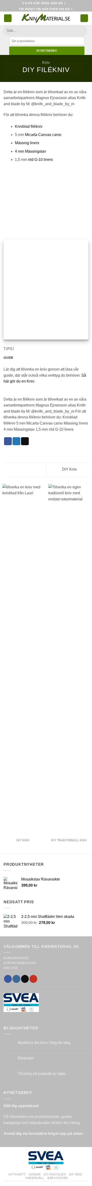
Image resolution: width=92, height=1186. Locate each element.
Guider (35, 1174)
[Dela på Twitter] (16, 441)
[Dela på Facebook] (8, 441)
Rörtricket (26, 1058)
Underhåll (34, 1178)
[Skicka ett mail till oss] (25, 979)
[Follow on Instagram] (16, 979)
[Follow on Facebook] (8, 979)
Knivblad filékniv (28, 126)
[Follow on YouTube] (33, 979)
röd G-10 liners (40, 160)
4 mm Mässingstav (30, 151)
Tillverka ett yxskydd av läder (42, 1074)
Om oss (11, 968)
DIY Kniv (70, 469)
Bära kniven (57, 1178)
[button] (8, 18)
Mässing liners (27, 143)
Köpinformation (20, 963)
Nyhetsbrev (47, 50)
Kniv (46, 63)
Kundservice (16, 958)
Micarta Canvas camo (43, 135)
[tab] (8, 358)
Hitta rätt (16, 1174)
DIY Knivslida (55, 1174)
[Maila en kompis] (25, 441)
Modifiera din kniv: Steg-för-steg (44, 1043)
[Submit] (81, 30)
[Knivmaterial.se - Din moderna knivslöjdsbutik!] (46, 18)
